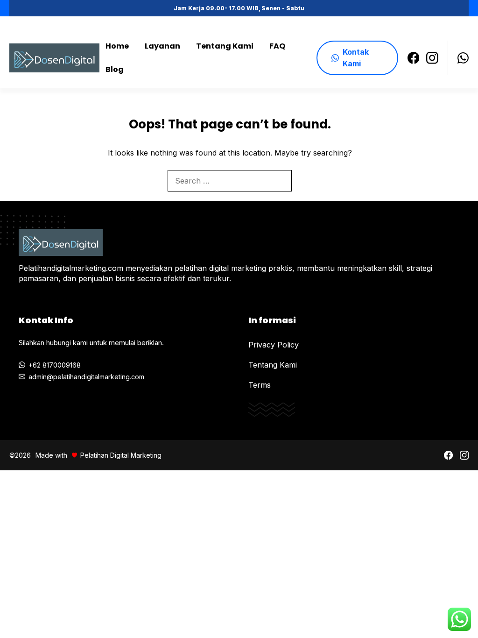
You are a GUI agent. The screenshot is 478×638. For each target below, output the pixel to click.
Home (117, 46)
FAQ (277, 46)
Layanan (162, 46)
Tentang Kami (224, 46)
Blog (114, 69)
